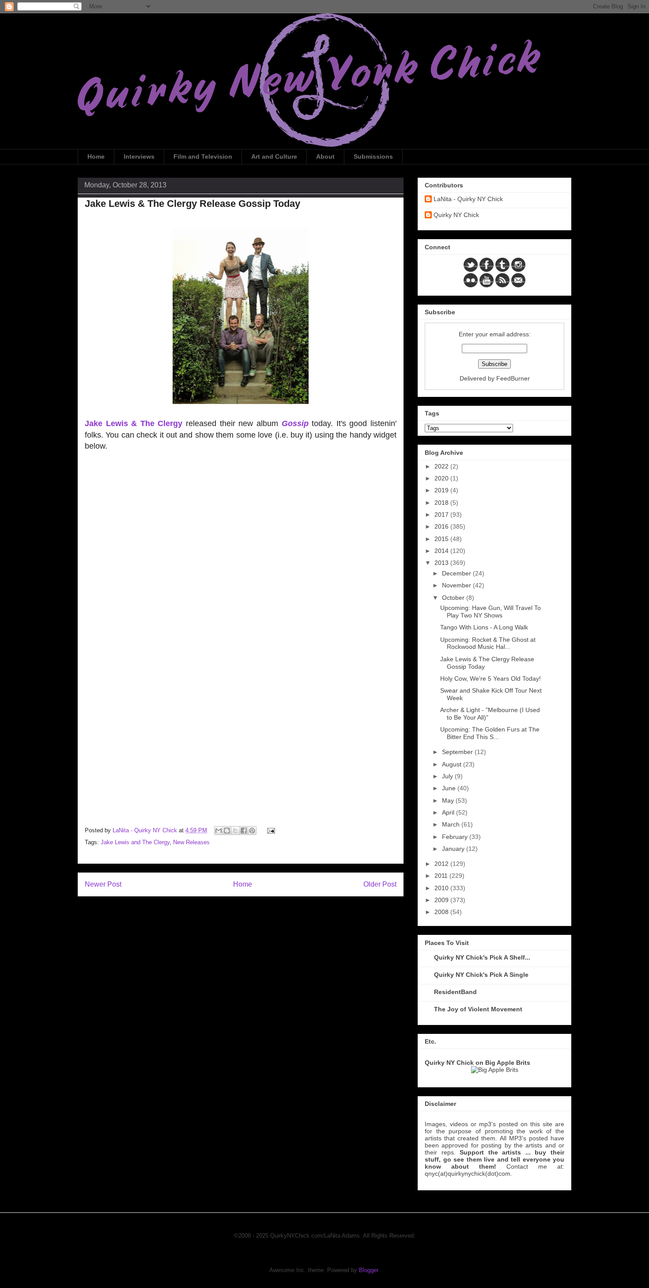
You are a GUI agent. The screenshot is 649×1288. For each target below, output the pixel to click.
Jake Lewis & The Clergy (133, 423)
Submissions (373, 156)
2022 (442, 466)
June (449, 788)
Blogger (368, 1270)
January (454, 848)
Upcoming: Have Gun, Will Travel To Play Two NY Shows (490, 611)
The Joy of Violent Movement (478, 1009)
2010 (442, 888)
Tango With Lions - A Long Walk (484, 627)
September (458, 751)
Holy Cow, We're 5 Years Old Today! (490, 678)
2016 (442, 526)
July (448, 776)
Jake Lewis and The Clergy (135, 842)
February (455, 836)
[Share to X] (235, 830)
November (457, 585)
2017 (442, 514)
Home (96, 156)
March (451, 824)
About (325, 156)
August (452, 764)
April (449, 812)
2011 (441, 875)
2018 (442, 502)
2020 (442, 478)
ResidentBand (455, 991)
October (454, 597)
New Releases (191, 842)
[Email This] (218, 830)
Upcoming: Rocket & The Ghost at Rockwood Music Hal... (488, 643)
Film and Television (203, 156)
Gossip (295, 423)
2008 (442, 911)
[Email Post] (269, 830)
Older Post (379, 884)
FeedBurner (513, 378)
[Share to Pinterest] (252, 830)
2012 (442, 863)
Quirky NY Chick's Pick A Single (481, 974)
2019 (442, 490)
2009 (442, 899)
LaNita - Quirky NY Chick (468, 198)
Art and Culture (274, 156)
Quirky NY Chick (456, 214)
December (457, 573)
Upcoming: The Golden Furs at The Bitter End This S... (490, 733)
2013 (442, 562)
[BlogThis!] (227, 830)
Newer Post (103, 884)
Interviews (139, 156)
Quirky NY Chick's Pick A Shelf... (482, 957)
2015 (442, 538)
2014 (442, 550)
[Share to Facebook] (243, 830)
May (449, 800)
